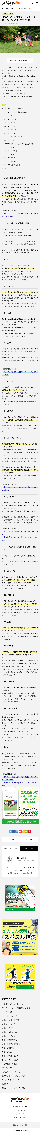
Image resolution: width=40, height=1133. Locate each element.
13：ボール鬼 (12, 161)
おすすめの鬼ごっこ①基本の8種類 (16, 112)
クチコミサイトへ (20, 1117)
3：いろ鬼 (11, 123)
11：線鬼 (11, 154)
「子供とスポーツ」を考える (12, 1004)
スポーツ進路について (10, 1056)
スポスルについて (8, 1024)
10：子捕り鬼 (12, 151)
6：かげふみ (12, 133)
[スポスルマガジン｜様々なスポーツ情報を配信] (11, 3)
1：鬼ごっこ (12, 116)
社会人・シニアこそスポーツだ (13, 1088)
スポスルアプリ (8, 1028)
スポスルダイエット (9, 1036)
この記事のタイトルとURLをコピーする (20, 60)
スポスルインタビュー (10, 1032)
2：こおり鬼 (12, 119)
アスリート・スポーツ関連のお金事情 (16, 1008)
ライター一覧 (20, 1114)
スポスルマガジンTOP (20, 1107)
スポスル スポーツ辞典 (10, 1020)
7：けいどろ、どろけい (15, 137)
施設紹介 (5, 1084)
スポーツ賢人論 (8, 1052)
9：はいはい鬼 (13, 147)
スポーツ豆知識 (8, 1048)
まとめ (7, 168)
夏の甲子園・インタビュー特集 (13, 1076)
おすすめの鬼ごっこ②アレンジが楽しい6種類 (19, 144)
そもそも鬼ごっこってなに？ (14, 109)
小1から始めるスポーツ (10, 1080)
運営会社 (15, 1125)
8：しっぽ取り (13, 140)
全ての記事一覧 (20, 1110)
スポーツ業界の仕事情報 (11, 1044)
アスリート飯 (7, 1012)
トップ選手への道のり (10, 1064)
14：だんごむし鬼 (14, 165)
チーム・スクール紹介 (10, 1060)
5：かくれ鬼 (12, 130)
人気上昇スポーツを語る (11, 1072)
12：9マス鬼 (12, 158)
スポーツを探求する (9, 1040)
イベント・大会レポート (11, 1016)
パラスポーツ (7, 1068)
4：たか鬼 (11, 126)
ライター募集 (23, 1125)
